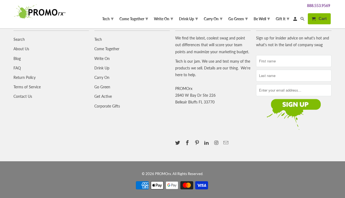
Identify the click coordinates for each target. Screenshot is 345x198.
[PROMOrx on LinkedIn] (207, 143)
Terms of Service (27, 87)
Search (19, 39)
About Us (21, 48)
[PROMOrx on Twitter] (178, 143)
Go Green (102, 87)
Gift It (282, 18)
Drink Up (101, 68)
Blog (17, 58)
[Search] (303, 19)
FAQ (17, 68)
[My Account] (295, 19)
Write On (102, 58)
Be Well (262, 18)
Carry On (101, 77)
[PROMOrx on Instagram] (217, 143)
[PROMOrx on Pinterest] (198, 143)
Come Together (106, 48)
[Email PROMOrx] (226, 143)
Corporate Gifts (107, 106)
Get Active (103, 96)
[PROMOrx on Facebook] (188, 143)
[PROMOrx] (41, 11)
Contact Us (22, 96)
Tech (98, 39)
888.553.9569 (318, 5)
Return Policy (24, 77)
